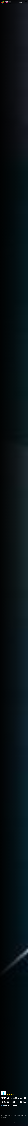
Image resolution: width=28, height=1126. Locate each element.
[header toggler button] (26, 2)
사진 (2, 1105)
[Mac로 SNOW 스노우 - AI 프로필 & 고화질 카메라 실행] (14, 1111)
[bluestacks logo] (6, 2)
